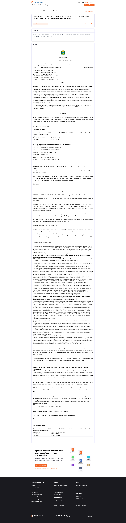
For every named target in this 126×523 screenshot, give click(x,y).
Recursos (54, 5)
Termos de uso (79, 503)
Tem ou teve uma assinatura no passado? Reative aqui (45, 468)
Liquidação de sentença (37, 490)
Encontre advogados (58, 500)
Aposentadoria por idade (37, 501)
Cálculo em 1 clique (36, 485)
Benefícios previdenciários (81, 485)
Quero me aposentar (89, 2)
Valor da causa (35, 492)
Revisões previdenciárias (81, 487)
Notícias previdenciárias (59, 505)
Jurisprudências (39, 10)
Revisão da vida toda (36, 487)
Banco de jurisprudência (59, 490)
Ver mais (35, 39)
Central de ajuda (79, 498)
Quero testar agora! (40, 465)
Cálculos (34, 5)
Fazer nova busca (89, 11)
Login (82, 2)
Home (33, 10)
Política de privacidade (81, 505)
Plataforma (40, 5)
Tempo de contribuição (37, 494)
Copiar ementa (87, 24)
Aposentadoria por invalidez (38, 499)
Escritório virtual (57, 494)
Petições (47, 5)
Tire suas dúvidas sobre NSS (60, 503)
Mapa (77, 500)
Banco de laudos (57, 487)
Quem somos (79, 496)
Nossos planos (88, 5)
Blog (79, 2)
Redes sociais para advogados (60, 485)
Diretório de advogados (59, 492)
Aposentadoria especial (37, 496)
